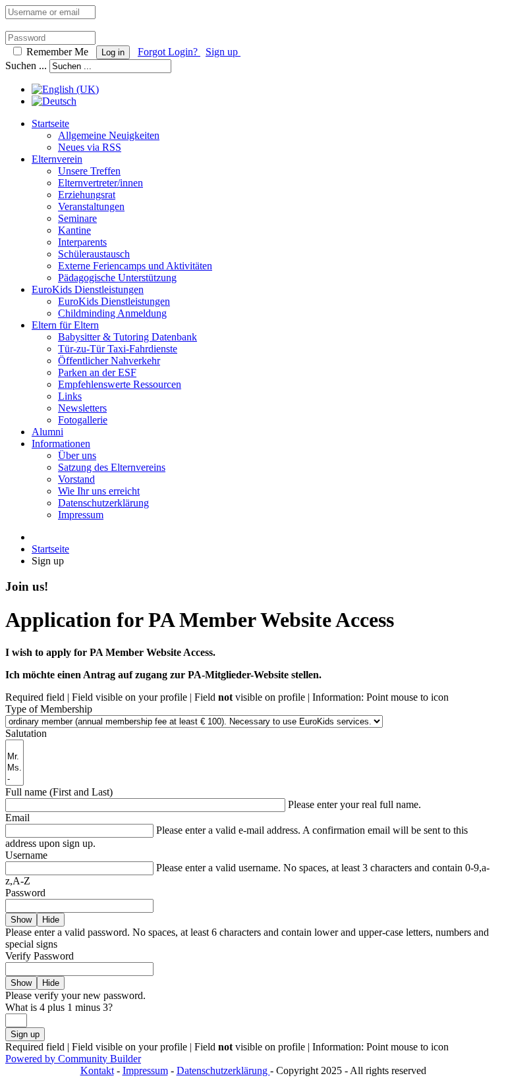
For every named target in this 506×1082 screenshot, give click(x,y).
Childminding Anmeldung (112, 313)
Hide (50, 920)
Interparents (82, 242)
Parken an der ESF (97, 372)
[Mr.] (14, 757)
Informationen (61, 443)
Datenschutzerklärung (103, 502)
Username (26, 855)
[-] (14, 779)
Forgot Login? (169, 51)
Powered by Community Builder (73, 1058)
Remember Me (57, 51)
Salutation (26, 733)
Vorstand (76, 479)
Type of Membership (48, 709)
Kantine (74, 230)
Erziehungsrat (86, 194)
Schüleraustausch (94, 253)
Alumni (47, 431)
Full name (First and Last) (59, 792)
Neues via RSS (89, 147)
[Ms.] (14, 768)
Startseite (50, 123)
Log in (113, 52)
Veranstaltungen (91, 206)
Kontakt (97, 1070)
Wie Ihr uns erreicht (99, 491)
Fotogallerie (82, 419)
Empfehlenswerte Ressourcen (119, 384)
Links (70, 396)
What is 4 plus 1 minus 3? (59, 1007)
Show (21, 920)
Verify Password (39, 955)
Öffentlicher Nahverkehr (109, 360)
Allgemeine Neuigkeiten (108, 135)
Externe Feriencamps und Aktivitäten (135, 265)
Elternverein (57, 159)
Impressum (80, 514)
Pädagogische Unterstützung (117, 277)
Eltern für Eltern (65, 325)
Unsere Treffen (89, 170)
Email (17, 817)
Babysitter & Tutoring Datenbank (127, 336)
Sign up (223, 51)
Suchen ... (26, 65)
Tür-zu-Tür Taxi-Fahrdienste (117, 348)
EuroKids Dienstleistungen (88, 289)
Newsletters (82, 408)
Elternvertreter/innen (100, 182)
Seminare (77, 218)
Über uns (77, 455)
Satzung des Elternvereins (111, 467)
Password (25, 892)
